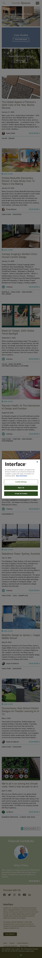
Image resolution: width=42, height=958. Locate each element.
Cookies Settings (21, 482)
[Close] (37, 461)
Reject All (21, 488)
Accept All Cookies (21, 493)
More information (21, 476)
